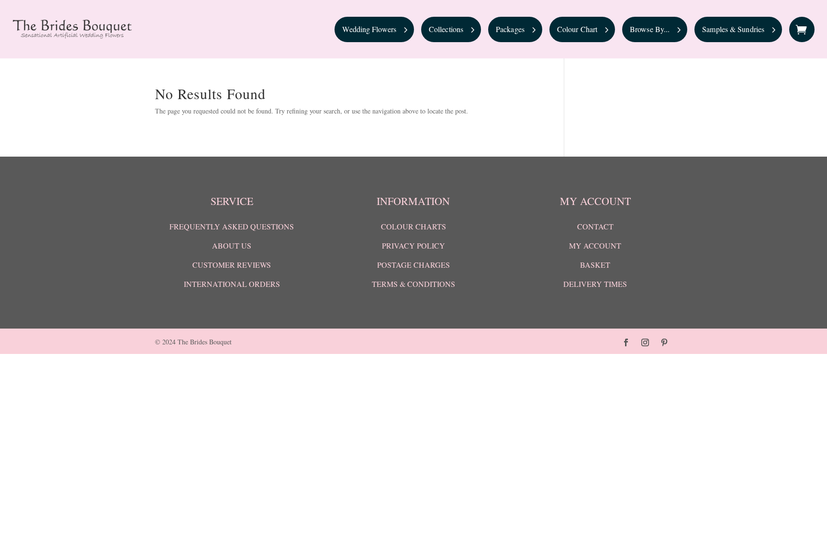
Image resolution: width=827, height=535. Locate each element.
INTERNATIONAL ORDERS (232, 284)
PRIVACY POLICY (413, 245)
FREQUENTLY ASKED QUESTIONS (231, 226)
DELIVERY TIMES (595, 284)
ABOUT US (231, 245)
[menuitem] (374, 29)
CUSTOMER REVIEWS (231, 265)
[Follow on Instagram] (645, 342)
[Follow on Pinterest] (664, 342)
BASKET (595, 265)
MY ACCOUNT (595, 245)
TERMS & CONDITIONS (413, 284)
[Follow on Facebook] (626, 342)
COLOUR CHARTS (413, 226)
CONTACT (595, 226)
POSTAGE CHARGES (413, 265)
